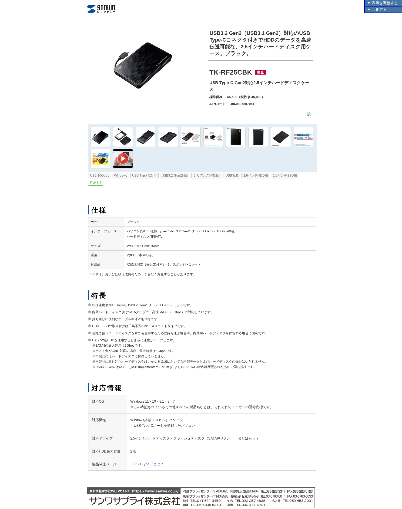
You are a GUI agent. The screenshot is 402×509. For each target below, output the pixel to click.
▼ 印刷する (377, 9)
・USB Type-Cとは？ (147, 464)
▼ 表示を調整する (382, 3)
